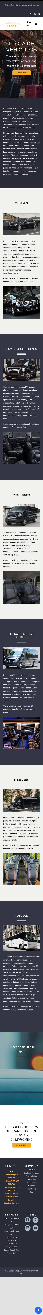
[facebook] (31, 14)
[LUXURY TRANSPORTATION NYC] (12, 20)
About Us (31, 1170)
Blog (31, 1192)
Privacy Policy (31, 1176)
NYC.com (35, 5)
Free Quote (31, 1189)
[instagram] (35, 14)
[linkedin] (39, 14)
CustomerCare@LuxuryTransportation (17, 5)
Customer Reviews (31, 1173)
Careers (31, 1186)
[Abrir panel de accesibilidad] (38, 1310)
